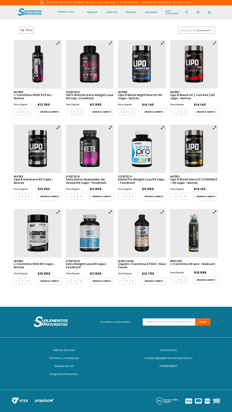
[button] (86, 30)
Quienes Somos (64, 366)
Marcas (92, 12)
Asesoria (151, 12)
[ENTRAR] (198, 12)
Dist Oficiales (171, 12)
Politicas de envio (64, 350)
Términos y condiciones (64, 358)
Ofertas (111, 12)
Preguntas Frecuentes (64, 374)
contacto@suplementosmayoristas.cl (168, 358)
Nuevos (131, 12)
